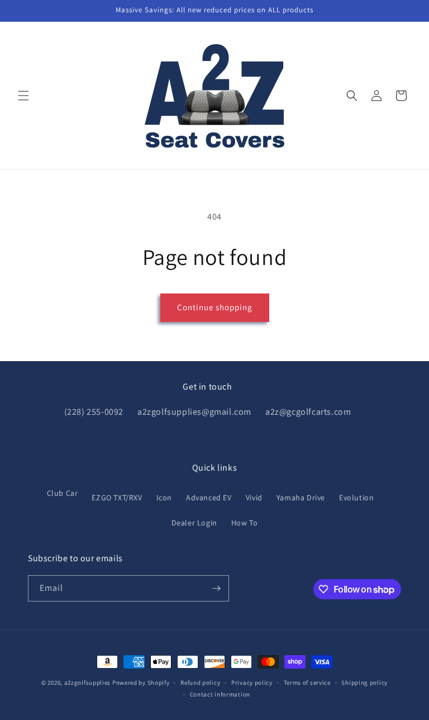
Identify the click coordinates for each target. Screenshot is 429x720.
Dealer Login (194, 523)
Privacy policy (252, 682)
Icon (164, 497)
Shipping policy (364, 682)
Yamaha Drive (301, 497)
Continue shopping (214, 307)
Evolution (356, 497)
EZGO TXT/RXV (117, 497)
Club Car (62, 493)
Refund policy (200, 682)
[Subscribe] (216, 588)
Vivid (254, 497)
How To (244, 523)
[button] (23, 95)
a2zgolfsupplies (87, 682)
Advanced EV (209, 497)
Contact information (220, 694)
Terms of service (307, 682)
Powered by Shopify (141, 682)
